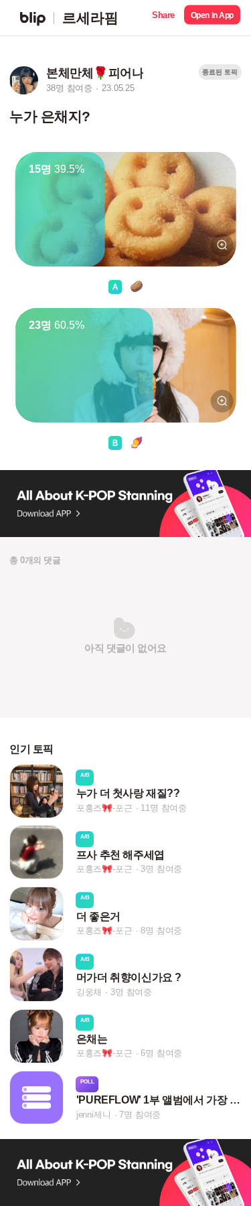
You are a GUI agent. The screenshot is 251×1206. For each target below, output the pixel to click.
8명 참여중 (161, 930)
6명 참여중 (161, 1053)
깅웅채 (89, 992)
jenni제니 (93, 1115)
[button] (163, 17)
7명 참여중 (140, 1115)
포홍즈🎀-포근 (104, 808)
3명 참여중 (161, 869)
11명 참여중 (164, 808)
